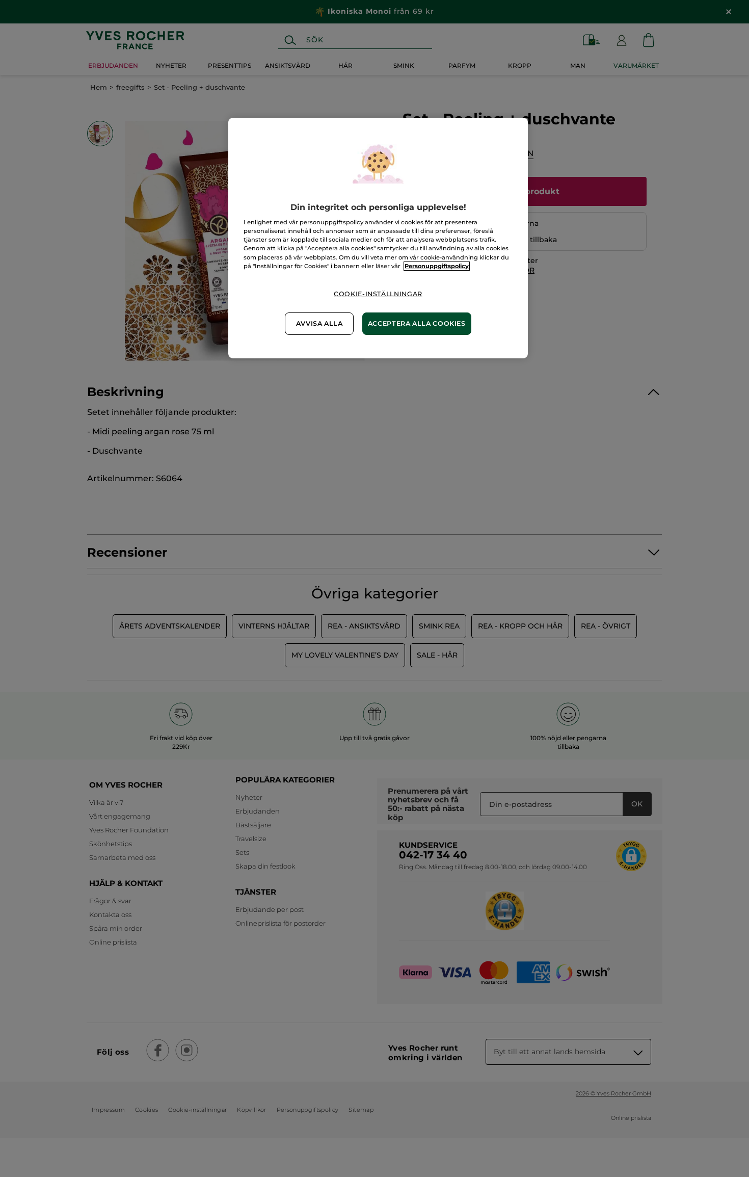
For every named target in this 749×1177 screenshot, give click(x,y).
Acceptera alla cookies (417, 323)
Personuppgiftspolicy (437, 266)
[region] (378, 238)
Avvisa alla (319, 323)
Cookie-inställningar (378, 294)
